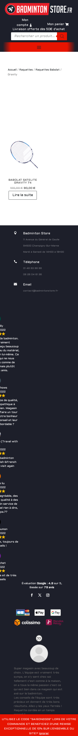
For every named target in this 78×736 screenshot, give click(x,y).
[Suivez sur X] (40, 595)
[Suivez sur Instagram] (48, 595)
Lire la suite (22, 195)
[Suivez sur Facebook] (32, 595)
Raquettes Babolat (48, 70)
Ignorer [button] (44, 733)
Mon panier (55, 24)
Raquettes (26, 70)
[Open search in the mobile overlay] (39, 36)
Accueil (12, 70)
